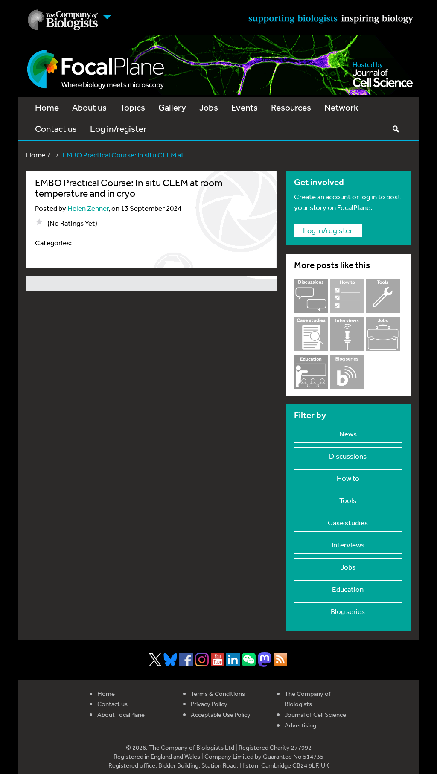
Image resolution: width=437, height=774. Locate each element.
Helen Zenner (87, 208)
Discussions (348, 455)
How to (348, 478)
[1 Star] (39, 222)
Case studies (348, 522)
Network (341, 107)
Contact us (56, 128)
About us (89, 107)
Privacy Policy (209, 704)
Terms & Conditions (218, 694)
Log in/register (118, 128)
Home (47, 107)
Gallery (172, 107)
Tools (347, 500)
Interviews (348, 544)
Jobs (208, 107)
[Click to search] (395, 129)
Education (348, 589)
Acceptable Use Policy (221, 714)
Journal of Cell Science (315, 714)
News (348, 433)
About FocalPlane (121, 714)
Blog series (348, 611)
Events (244, 107)
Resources (291, 107)
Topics (132, 107)
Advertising (300, 725)
